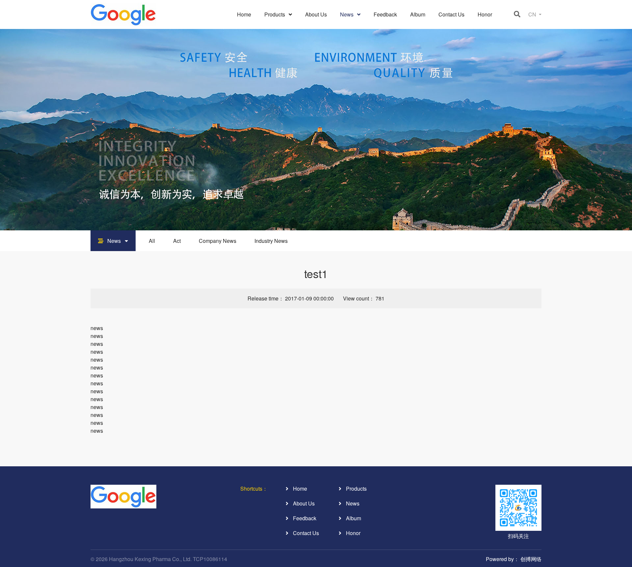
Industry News (271, 241)
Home (244, 14)
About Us (316, 14)
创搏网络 (530, 559)
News (347, 14)
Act (177, 241)
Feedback (385, 14)
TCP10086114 (210, 559)
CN (533, 14)
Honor (485, 14)
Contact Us (451, 14)
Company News (217, 241)
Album (417, 14)
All (152, 241)
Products (275, 14)
